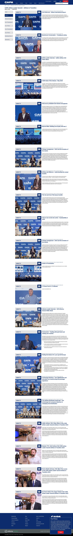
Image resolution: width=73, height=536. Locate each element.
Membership (7, 39)
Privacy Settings (62, 529)
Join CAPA (65, 1)
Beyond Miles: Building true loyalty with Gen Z (28, 138)
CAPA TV (6, 15)
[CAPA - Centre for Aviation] (9, 2)
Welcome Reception (8, 18)
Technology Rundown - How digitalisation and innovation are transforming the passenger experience (28, 389)
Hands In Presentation (28, 275)
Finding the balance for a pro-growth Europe (28, 366)
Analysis (21, 3)
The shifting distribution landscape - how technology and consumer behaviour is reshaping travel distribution (28, 412)
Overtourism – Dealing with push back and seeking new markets (28, 343)
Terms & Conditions (14, 520)
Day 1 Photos (7, 25)
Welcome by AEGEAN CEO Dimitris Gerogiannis (28, 115)
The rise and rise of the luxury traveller (28, 206)
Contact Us (38, 525)
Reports (26, 525)
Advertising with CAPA (40, 523)
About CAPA (27, 520)
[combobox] (61, 3)
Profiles (26, 521)
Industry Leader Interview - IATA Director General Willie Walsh (28, 320)
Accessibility (6, 534)
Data (26, 3)
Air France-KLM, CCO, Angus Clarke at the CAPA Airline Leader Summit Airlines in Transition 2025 (28, 503)
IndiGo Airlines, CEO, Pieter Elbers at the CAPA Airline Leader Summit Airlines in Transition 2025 (28, 435)
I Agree (60, 532)
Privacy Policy (11, 534)
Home (5, 5)
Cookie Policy (16, 534)
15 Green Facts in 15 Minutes (28, 297)
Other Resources (41, 3)
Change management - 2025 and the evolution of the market (28, 160)
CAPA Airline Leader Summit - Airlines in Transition (18, 5)
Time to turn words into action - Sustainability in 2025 (28, 229)
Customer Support (48, 1)
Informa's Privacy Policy (61, 524)
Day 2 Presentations (8, 29)
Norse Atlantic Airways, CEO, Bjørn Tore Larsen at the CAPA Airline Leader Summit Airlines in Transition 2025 (28, 480)
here (47, 435)
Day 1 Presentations (8, 22)
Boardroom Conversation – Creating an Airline (28, 46)
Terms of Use (21, 534)
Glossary (13, 521)
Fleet (37, 520)
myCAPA (55, 1)
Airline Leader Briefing (40, 516)
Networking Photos (8, 36)
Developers (13, 523)
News (17, 3)
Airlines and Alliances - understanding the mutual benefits (28, 183)
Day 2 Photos (7, 32)
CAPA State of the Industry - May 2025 (28, 92)
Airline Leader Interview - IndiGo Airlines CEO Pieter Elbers (28, 69)
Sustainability (38, 521)
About (35, 3)
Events (30, 3)
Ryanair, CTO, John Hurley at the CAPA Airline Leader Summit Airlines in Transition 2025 (28, 457)
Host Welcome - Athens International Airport (28, 23)
